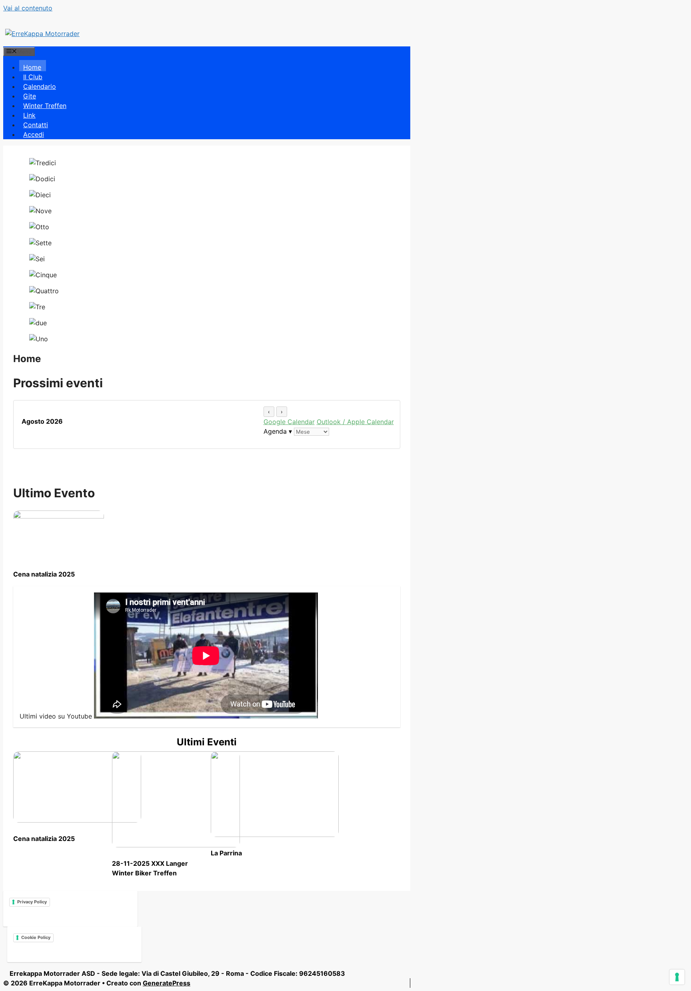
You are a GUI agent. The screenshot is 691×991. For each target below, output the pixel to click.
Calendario (39, 86)
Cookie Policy (35, 937)
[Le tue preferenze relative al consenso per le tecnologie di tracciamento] (677, 977)
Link (29, 115)
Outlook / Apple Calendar (355, 422)
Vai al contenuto (27, 8)
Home (32, 67)
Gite (29, 96)
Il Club (32, 77)
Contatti (35, 125)
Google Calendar (289, 422)
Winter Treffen (44, 106)
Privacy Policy (32, 902)
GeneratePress (166, 983)
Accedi (33, 134)
